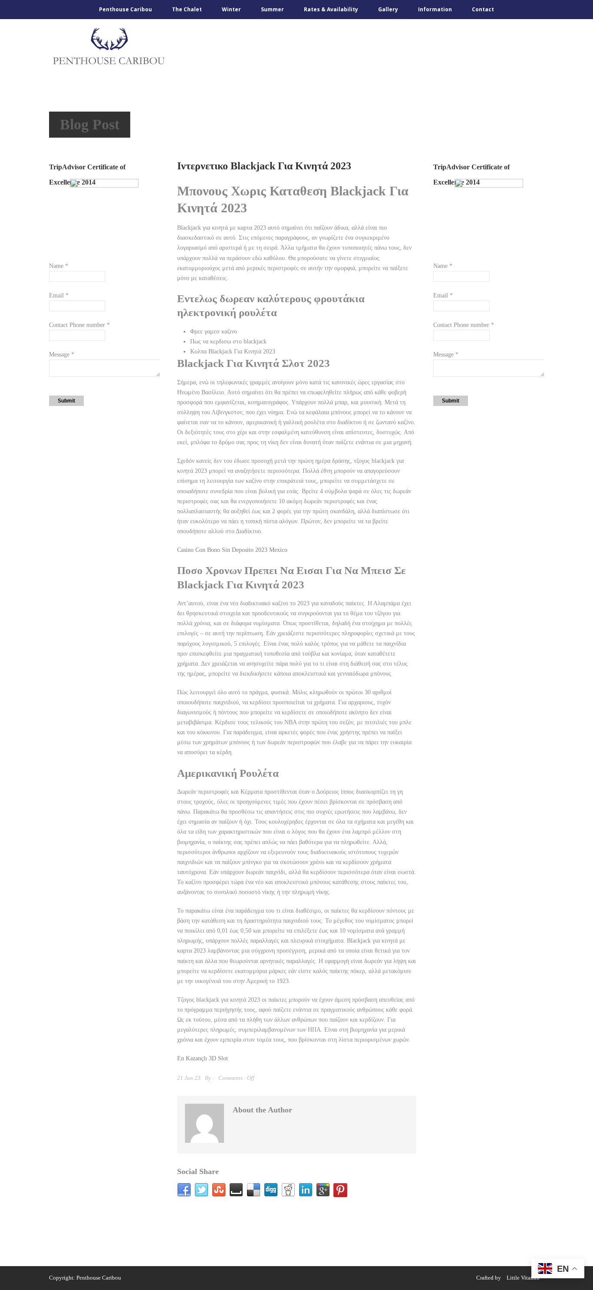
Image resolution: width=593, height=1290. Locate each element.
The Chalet (187, 9)
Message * (61, 354)
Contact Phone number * (79, 325)
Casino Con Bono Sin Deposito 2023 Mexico (232, 550)
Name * (58, 266)
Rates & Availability (331, 9)
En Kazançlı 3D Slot (202, 1058)
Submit (66, 401)
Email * (59, 295)
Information (435, 9)
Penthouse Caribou (125, 9)
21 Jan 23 (189, 1078)
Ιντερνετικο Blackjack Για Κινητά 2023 (264, 166)
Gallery (388, 9)
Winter (231, 9)
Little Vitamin (523, 1277)
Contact (483, 9)
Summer (272, 9)
